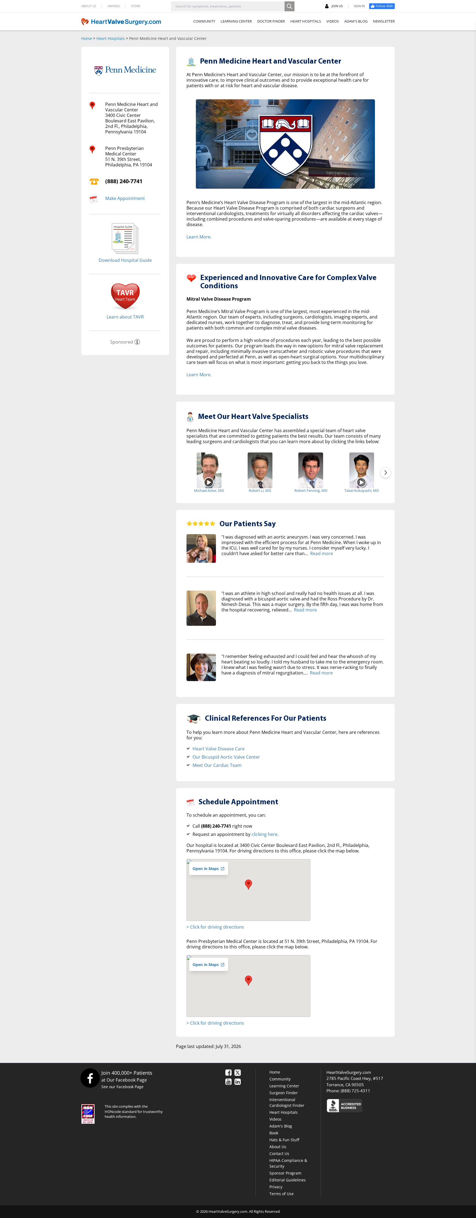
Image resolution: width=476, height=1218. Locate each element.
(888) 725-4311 (355, 1090)
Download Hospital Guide (125, 260)
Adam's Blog (280, 1126)
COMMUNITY (204, 21)
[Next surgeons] (385, 472)
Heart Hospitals (110, 38)
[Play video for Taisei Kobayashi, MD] (361, 482)
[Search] (289, 6)
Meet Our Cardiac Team (217, 765)
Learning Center (284, 1085)
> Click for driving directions (215, 927)
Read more (321, 553)
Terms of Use (281, 1193)
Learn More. (199, 237)
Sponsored (121, 342)
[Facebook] (90, 1077)
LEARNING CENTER (236, 21)
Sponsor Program (285, 1173)
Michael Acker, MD (209, 490)
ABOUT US (88, 6)
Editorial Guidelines (287, 1180)
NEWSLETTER (384, 21)
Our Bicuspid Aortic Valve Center (226, 757)
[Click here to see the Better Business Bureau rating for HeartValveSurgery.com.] (374, 1105)
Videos (275, 1119)
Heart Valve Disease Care (219, 748)
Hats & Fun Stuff (284, 1139)
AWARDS (113, 6)
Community (280, 1079)
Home (86, 38)
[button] (248, 884)
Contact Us (279, 1153)
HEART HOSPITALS (305, 21)
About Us (277, 1146)
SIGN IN (359, 6)
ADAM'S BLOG (355, 21)
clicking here (264, 834)
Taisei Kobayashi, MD (361, 490)
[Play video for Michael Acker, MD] (209, 482)
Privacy (275, 1186)
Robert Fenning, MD (310, 490)
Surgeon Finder (283, 1092)
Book (273, 1132)
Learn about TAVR (125, 317)
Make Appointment (125, 198)
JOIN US (337, 6)
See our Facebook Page (122, 1086)
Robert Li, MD (260, 490)
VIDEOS (332, 21)
